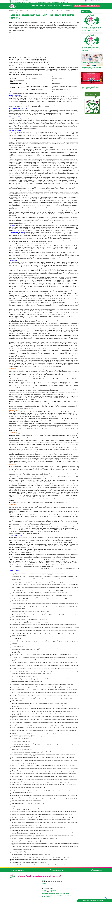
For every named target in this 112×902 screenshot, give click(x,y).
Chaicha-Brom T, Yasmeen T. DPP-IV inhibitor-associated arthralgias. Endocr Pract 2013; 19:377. (29, 862)
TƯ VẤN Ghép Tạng (93, 6)
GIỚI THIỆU (35, 6)
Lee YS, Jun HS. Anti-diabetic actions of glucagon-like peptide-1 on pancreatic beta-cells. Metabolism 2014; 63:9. (32, 574)
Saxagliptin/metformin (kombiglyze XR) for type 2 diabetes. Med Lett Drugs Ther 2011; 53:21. (28, 701)
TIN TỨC (42, 6)
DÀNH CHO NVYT (52, 6)
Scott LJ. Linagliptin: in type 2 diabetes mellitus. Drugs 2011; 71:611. (24, 743)
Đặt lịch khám (80, 6)
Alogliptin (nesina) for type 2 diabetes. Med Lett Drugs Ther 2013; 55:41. (25, 763)
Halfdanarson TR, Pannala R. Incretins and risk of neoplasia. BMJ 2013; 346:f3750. (26, 828)
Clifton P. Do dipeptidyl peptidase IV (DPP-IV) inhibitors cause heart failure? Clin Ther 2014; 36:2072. (30, 622)
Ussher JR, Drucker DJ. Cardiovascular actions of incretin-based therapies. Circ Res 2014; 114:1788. (29, 619)
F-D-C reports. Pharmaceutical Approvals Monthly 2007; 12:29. (23, 849)
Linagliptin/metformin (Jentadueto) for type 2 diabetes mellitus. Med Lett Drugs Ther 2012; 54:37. (29, 682)
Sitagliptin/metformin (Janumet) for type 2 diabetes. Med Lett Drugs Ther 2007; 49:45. (27, 681)
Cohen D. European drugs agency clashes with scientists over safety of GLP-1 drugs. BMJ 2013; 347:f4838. (31, 840)
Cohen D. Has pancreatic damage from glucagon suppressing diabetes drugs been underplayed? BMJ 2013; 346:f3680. (32, 830)
